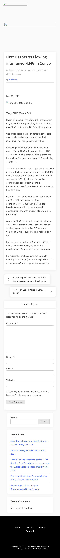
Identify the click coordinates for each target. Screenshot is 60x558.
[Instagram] (24, 540)
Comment (12, 323)
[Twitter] (30, 540)
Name (10, 357)
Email (9, 368)
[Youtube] (42, 540)
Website (10, 380)
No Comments (15, 74)
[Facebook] (17, 540)
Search (13, 417)
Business (13, 80)
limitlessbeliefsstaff (39, 70)
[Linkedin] (36, 540)
